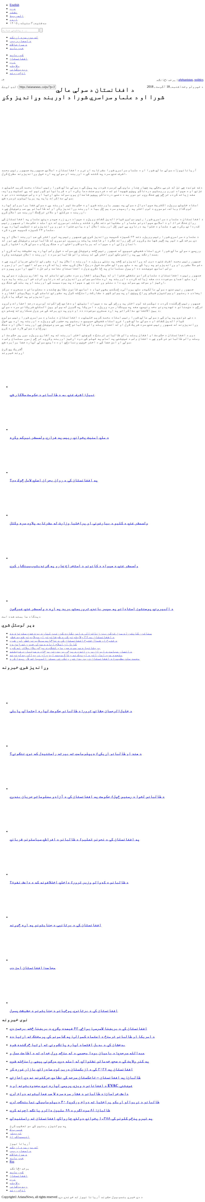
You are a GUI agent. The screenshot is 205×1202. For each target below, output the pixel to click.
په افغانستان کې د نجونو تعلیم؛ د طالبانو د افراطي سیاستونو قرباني (75, 839)
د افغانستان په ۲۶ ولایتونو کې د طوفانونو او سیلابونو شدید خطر (62, 637)
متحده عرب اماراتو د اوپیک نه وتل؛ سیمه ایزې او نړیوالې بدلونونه (66, 655)
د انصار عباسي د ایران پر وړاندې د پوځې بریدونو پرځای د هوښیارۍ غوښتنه (71, 651)
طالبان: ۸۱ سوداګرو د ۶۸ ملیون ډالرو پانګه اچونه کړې (60, 1110)
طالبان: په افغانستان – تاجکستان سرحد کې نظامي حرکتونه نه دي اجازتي (75, 1077)
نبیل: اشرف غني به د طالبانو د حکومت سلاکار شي (52, 394)
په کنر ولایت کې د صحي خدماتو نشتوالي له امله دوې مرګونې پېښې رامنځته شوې (79, 1061)
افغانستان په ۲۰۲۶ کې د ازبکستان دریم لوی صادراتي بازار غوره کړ (71, 1069)
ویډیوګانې (19, 69)
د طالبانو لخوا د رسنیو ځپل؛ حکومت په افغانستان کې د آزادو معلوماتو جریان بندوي (87, 796)
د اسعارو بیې (20, 41)
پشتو (14, 12)
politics (198, 79)
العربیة (17, 15)
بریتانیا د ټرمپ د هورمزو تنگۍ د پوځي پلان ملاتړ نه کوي (55, 647)
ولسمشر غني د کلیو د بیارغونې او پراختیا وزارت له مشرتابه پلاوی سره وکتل (79, 523)
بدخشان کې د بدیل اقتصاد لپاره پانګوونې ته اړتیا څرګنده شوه (67, 1044)
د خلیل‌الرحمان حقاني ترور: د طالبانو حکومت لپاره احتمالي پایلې (71, 711)
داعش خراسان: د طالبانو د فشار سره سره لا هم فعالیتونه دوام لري (69, 1093)
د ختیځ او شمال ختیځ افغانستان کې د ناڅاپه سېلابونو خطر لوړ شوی (63, 640)
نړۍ (13, 62)
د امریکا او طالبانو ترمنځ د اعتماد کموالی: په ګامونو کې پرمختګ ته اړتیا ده (82, 1036)
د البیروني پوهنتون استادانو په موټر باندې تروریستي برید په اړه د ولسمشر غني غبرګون (91, 609)
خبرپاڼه (17, 48)
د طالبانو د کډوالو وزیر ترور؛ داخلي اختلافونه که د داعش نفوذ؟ (69, 882)
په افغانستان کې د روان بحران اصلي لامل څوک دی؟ (54, 480)
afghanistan (185, 79)
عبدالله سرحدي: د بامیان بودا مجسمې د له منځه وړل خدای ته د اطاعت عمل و (77, 1053)
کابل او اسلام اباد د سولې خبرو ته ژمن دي (43, 644)
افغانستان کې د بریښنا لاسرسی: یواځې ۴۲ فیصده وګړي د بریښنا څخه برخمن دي (78, 1028)
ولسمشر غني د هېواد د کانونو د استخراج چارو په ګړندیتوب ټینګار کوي (74, 566)
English (14, 5)
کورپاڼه (17, 55)
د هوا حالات (18, 44)
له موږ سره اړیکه (24, 37)
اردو (14, 19)
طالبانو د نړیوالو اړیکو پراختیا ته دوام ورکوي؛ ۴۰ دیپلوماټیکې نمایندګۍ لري (84, 1102)
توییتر (16, 1133)
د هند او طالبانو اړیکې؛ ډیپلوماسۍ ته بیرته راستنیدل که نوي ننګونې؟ (76, 753)
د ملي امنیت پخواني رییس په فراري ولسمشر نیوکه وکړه (59, 437)
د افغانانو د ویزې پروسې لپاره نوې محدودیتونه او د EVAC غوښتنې (71, 1085)
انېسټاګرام (20, 1136)
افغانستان (19, 58)
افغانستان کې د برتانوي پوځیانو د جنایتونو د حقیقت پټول (64, 1010)
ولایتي (15, 65)
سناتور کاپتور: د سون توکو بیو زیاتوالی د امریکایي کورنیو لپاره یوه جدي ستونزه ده (81, 633)
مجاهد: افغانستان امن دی (33, 967)
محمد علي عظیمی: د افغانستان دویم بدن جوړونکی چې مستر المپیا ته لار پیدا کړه (75, 658)
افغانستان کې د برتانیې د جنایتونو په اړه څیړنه (55, 925)
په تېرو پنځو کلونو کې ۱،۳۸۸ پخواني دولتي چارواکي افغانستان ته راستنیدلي (81, 1118)
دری (13, 8)
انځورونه (18, 73)
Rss (12, 1161)
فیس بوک (16, 1129)
